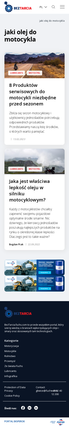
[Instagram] (29, 408)
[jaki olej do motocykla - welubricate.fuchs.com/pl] (18, 7)
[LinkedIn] (36, 408)
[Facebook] (23, 408)
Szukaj (53, 7)
